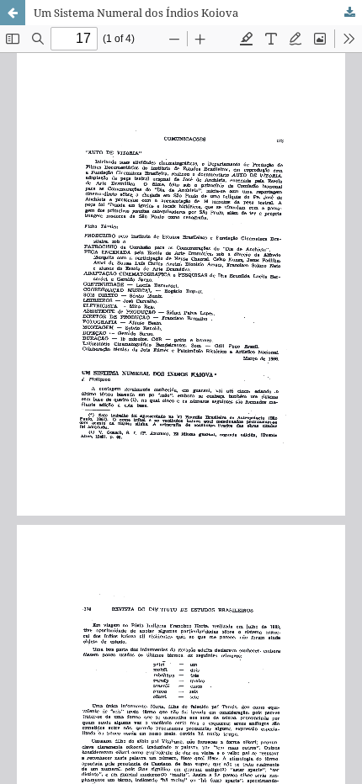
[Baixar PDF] (349, 12)
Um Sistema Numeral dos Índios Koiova (136, 12)
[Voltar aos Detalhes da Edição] (12, 12)
